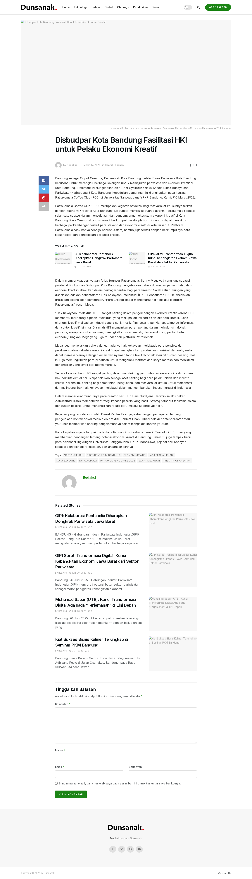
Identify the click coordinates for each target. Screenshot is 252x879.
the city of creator (177, 460)
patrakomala (88, 460)
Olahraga (123, 7)
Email (60, 767)
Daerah (156, 7)
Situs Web (135, 766)
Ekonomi (120, 164)
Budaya (96, 7)
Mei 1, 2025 (77, 650)
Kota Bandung (66, 460)
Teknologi (80, 7)
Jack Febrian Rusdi (161, 455)
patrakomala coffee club (117, 460)
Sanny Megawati (149, 460)
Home (66, 7)
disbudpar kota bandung (103, 455)
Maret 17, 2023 (92, 164)
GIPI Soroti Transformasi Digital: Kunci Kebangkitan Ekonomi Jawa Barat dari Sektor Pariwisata (172, 258)
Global (109, 7)
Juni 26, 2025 (83, 266)
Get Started (218, 7)
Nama (60, 750)
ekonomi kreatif (134, 455)
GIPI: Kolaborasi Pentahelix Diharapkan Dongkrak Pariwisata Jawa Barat (98, 258)
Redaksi (72, 164)
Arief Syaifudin (73, 455)
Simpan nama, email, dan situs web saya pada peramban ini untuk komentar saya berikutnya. (120, 783)
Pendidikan (140, 7)
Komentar (62, 704)
